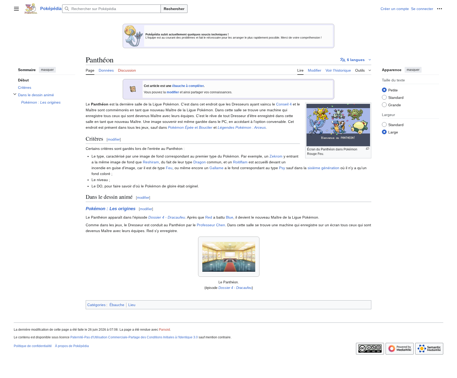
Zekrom (275, 156)
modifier (173, 92)
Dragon (199, 162)
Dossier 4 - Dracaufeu (166, 217)
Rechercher (174, 9)
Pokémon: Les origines (110, 208)
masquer (47, 70)
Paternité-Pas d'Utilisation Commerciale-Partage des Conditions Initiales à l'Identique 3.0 (134, 337)
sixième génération (323, 168)
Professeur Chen (211, 225)
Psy (282, 168)
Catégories (96, 305)
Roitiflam (240, 162)
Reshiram (151, 162)
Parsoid (164, 329)
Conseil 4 (284, 104)
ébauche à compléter (188, 86)
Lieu (131, 305)
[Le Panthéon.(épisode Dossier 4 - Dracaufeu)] (228, 257)
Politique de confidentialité (33, 346)
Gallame (216, 168)
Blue (229, 217)
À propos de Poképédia (72, 346)
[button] (16, 8)
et (190, 127)
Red (208, 217)
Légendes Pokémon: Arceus (242, 127)
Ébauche (116, 305)
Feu (169, 168)
